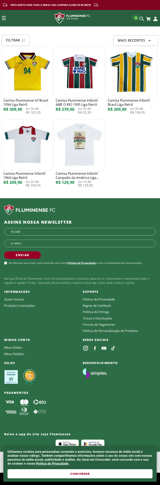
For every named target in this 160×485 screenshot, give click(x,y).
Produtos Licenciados (19, 305)
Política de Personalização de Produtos (110, 331)
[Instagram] (86, 348)
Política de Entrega (96, 312)
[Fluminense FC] (80, 209)
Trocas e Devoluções (97, 318)
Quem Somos (14, 299)
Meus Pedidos (14, 354)
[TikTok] (113, 348)
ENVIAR (22, 255)
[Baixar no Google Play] (92, 444)
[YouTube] (104, 348)
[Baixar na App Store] (67, 444)
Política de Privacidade (52, 463)
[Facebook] (95, 348)
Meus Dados (13, 347)
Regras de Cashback (97, 305)
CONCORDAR (80, 473)
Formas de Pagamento (99, 324)
